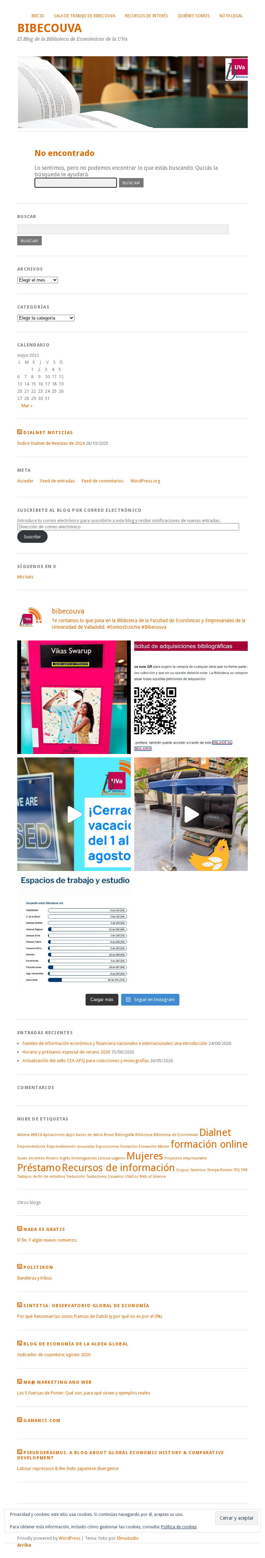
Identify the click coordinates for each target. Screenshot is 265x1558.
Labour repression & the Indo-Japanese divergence (68, 1468)
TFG (237, 1170)
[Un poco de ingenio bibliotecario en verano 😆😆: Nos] (191, 814)
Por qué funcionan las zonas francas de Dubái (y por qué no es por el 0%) (89, 1316)
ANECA (36, 1135)
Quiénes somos (194, 15)
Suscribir (32, 536)
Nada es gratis (44, 1229)
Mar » (26, 405)
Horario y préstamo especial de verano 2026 (66, 1052)
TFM (244, 1170)
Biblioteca (144, 1135)
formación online (209, 1144)
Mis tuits (25, 576)
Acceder (25, 480)
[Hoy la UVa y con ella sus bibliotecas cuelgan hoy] (74, 814)
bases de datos (89, 1135)
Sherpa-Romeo (220, 1170)
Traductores (96, 1176)
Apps (70, 1135)
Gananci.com (41, 1420)
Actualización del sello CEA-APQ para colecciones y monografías (85, 1060)
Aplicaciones (54, 1135)
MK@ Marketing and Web (57, 1382)
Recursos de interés (146, 15)
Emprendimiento (61, 1146)
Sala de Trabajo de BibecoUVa (84, 15)
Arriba (24, 1545)
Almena (23, 1135)
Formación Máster (154, 1146)
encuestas (86, 1146)
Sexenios (198, 1170)
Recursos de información (118, 1168)
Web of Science (152, 1176)
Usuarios (116, 1176)
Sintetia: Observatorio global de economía (86, 1305)
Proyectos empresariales (185, 1158)
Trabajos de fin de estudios (41, 1176)
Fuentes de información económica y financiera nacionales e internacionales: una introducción (114, 1043)
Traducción (75, 1176)
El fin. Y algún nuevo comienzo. (47, 1240)
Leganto (118, 1158)
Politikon (38, 1267)
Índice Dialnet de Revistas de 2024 (51, 443)
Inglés (65, 1158)
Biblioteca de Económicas (176, 1135)
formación (129, 1146)
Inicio (37, 15)
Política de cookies (179, 1527)
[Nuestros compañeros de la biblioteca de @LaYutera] (74, 697)
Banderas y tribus (34, 1278)
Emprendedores (31, 1146)
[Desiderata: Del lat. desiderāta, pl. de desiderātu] (191, 697)
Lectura (104, 1158)
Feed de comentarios (103, 480)
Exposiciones (107, 1146)
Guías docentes (31, 1158)
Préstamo (39, 1168)
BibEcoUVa (49, 28)
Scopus (182, 1170)
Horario (52, 1158)
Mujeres (144, 1156)
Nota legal (231, 15)
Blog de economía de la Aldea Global (75, 1343)
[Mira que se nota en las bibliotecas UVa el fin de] (74, 931)
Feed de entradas (57, 480)
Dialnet (215, 1132)
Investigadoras (84, 1158)
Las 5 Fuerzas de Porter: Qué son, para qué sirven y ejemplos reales (83, 1392)
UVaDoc (131, 1176)
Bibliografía (124, 1135)
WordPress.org (145, 480)
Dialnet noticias (48, 432)
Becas (109, 1135)
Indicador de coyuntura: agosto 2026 (53, 1354)
